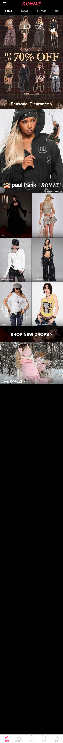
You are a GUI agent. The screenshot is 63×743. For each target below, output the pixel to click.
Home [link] (6, 741)
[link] (31, 57)
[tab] (8, 11)
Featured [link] (31, 741)
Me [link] (56, 741)
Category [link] (19, 741)
